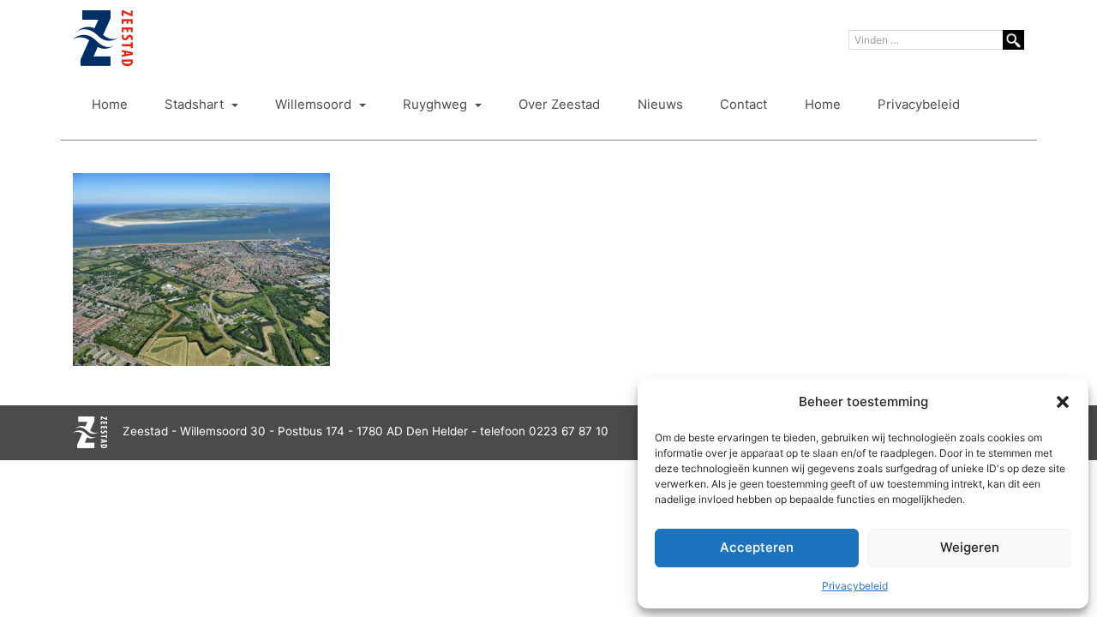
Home (110, 104)
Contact (743, 104)
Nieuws (660, 104)
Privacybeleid (855, 585)
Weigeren (969, 547)
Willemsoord (315, 104)
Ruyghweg (437, 104)
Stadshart (196, 104)
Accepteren (757, 547)
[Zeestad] (103, 38)
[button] (1062, 401)
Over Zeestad (559, 104)
